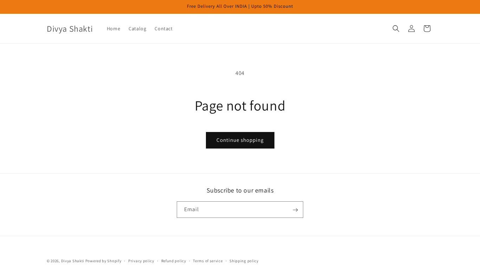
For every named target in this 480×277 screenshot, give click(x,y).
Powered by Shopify (103, 260)
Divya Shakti (72, 260)
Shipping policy (244, 260)
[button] (396, 28)
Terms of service (207, 260)
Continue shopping (240, 140)
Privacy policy (141, 260)
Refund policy (173, 260)
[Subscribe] (295, 210)
